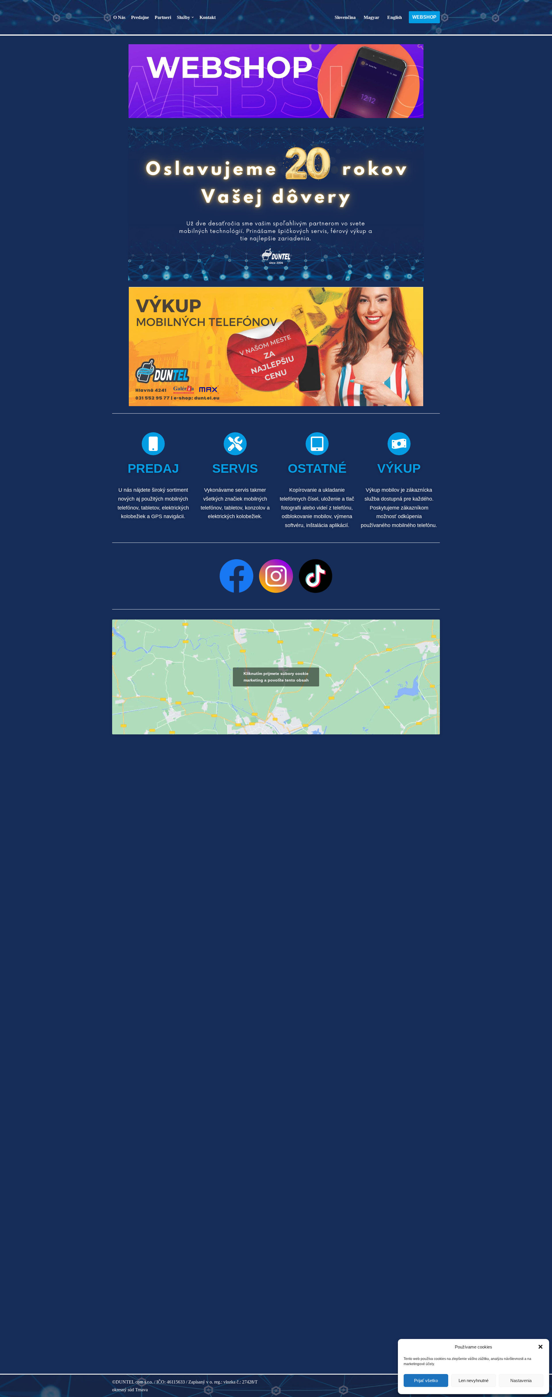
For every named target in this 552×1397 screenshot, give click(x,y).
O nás (119, 17)
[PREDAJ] (153, 443)
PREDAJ (153, 468)
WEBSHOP (424, 17)
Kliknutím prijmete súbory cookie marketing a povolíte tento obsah (276, 676)
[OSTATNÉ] (317, 443)
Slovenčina (345, 17)
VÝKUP (399, 468)
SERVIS (235, 468)
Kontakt (208, 17)
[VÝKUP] (399, 443)
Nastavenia (521, 1380)
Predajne (140, 17)
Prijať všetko (426, 1380)
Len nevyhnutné (473, 1380)
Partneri (163, 17)
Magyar (371, 17)
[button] (540, 1347)
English (394, 17)
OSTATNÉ (317, 468)
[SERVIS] (235, 443)
